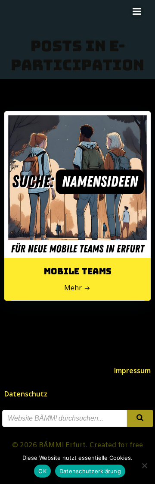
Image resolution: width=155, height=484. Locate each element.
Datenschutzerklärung (90, 471)
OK (42, 471)
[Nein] (144, 465)
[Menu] (137, 11)
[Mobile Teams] (77, 184)
